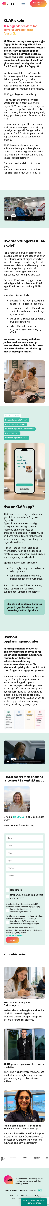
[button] (23, 4)
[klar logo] (8, 3)
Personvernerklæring (32, 1196)
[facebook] (39, 1191)
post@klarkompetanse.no (30, 1190)
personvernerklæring (14, 935)
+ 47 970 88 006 (11, 1190)
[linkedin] (41, 1191)
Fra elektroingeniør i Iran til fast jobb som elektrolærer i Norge (22, 1127)
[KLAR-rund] (8, 1180)
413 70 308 (18, 816)
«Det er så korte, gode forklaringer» (17, 1004)
